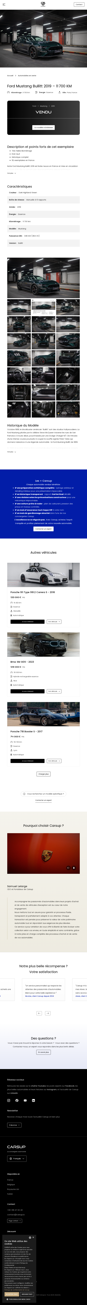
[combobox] (30, 1237)
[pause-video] (68, 868)
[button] (4, 4)
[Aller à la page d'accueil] (43, 4)
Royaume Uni (13, 1189)
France (10, 1180)
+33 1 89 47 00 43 (15, 1210)
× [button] (33, 1237)
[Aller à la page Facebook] (17, 1100)
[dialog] (19, 1269)
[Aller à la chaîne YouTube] (25, 1100)
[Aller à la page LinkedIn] (33, 1100)
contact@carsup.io (16, 1214)
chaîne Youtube (38, 1086)
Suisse (10, 1194)
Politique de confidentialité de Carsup (17, 1290)
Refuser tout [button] (27, 1294)
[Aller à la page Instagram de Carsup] (8, 1100)
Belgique (11, 1184)
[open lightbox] (43, 278)
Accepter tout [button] (12, 1294)
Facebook (69, 1086)
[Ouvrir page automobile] (43, 575)
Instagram (52, 1089)
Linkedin (14, 1093)
